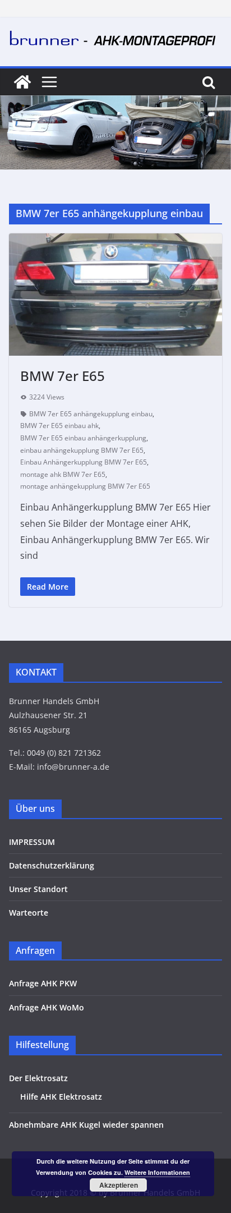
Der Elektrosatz (38, 1078)
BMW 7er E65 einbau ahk (59, 425)
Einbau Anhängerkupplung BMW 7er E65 (83, 462)
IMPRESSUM (32, 842)
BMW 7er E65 (62, 375)
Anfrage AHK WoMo (46, 1007)
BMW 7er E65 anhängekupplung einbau (91, 414)
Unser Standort (38, 889)
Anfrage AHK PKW (43, 983)
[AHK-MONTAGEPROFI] (22, 81)
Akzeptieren (118, 1185)
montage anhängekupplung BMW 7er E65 (85, 486)
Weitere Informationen (157, 1172)
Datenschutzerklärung (51, 865)
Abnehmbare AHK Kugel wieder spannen (86, 1124)
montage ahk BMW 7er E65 (62, 474)
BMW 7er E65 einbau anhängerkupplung (83, 438)
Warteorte (28, 912)
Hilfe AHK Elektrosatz (61, 1096)
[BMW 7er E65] (115, 294)
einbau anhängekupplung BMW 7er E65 (82, 450)
